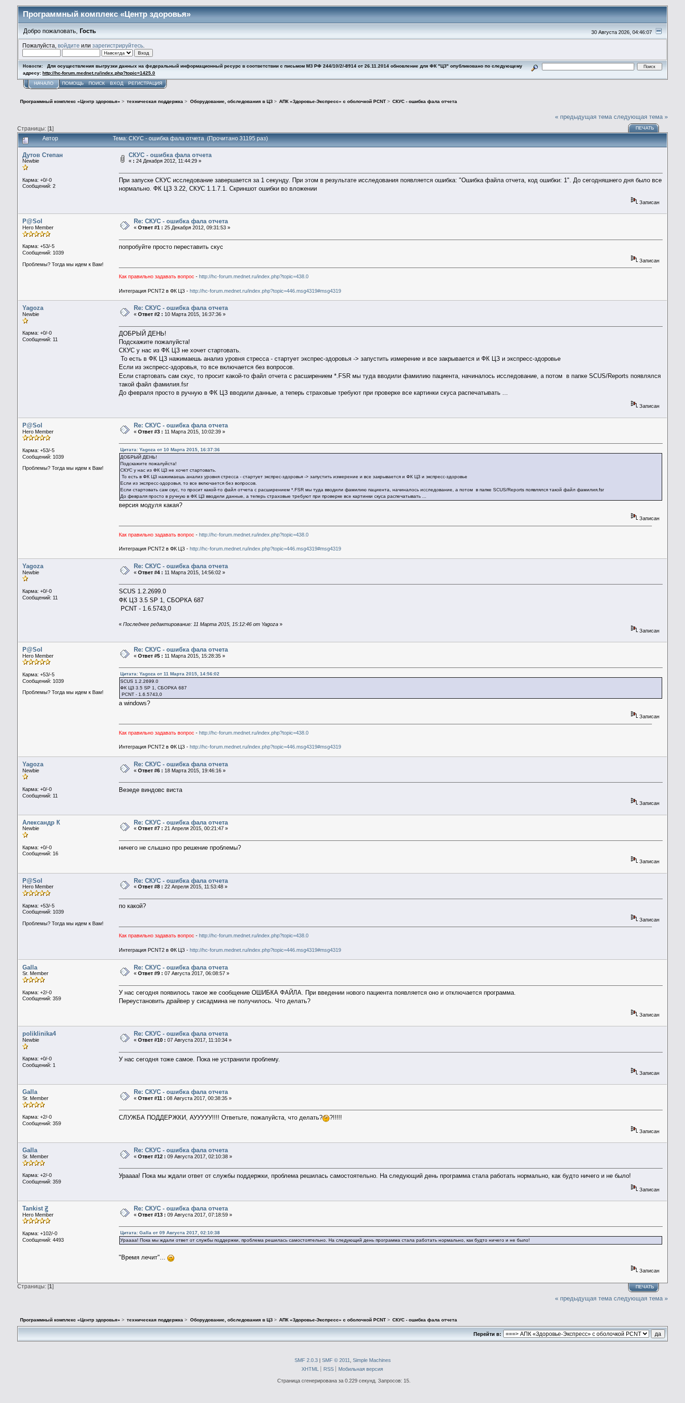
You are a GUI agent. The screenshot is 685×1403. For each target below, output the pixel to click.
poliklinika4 (39, 1033)
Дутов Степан (42, 154)
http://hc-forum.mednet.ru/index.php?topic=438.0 (253, 276)
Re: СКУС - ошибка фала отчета (181, 221)
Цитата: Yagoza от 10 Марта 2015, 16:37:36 (170, 449)
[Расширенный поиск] (535, 66)
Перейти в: (487, 1334)
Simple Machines (372, 1360)
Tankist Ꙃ (35, 1208)
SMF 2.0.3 (306, 1360)
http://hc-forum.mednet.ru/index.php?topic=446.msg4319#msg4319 (265, 291)
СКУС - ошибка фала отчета (170, 154)
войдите (69, 45)
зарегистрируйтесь (117, 45)
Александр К (41, 822)
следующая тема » (641, 116)
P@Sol (32, 221)
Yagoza (32, 307)
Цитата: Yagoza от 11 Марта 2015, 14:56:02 (169, 673)
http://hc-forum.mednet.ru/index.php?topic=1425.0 (98, 73)
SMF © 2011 (336, 1360)
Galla (29, 967)
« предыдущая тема (583, 116)
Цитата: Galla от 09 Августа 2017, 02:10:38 (170, 1232)
